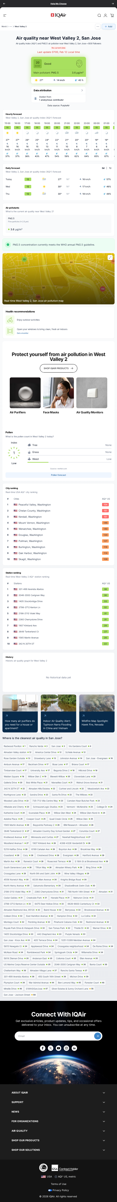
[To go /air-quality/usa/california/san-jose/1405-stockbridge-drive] (59, 601)
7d (110, 168)
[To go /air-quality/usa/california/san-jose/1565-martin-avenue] (59, 638)
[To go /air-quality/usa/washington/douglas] (59, 535)
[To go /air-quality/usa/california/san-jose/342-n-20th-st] (59, 644)
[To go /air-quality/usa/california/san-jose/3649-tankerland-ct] (59, 632)
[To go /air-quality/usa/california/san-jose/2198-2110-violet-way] (59, 613)
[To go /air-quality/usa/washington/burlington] (59, 547)
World (4, 26)
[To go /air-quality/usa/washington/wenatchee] (59, 529)
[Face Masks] (58, 392)
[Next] (112, 3)
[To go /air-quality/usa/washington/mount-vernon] (59, 523)
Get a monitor (22, 333)
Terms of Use (58, 1183)
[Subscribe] (97, 1036)
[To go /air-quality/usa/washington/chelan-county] (59, 511)
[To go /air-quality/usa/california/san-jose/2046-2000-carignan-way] (59, 595)
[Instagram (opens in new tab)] (66, 1048)
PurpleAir (65, 105)
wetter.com (62, 468)
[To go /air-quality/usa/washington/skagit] (59, 559)
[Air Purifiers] (25, 392)
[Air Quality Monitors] (91, 392)
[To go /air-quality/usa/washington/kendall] (59, 517)
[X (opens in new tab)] (50, 1048)
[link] (99, 15)
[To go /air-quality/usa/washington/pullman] (59, 541)
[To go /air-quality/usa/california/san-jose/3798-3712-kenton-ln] (59, 607)
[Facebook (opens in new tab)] (42, 1048)
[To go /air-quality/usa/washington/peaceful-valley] (59, 505)
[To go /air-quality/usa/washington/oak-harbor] (59, 553)
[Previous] (4, 3)
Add (110, 26)
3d (103, 168)
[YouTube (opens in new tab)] (58, 1048)
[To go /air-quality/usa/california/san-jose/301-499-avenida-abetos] (59, 589)
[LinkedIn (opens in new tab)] (74, 1048)
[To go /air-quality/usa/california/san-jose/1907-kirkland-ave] (59, 626)
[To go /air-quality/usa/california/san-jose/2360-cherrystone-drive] (59, 619)
